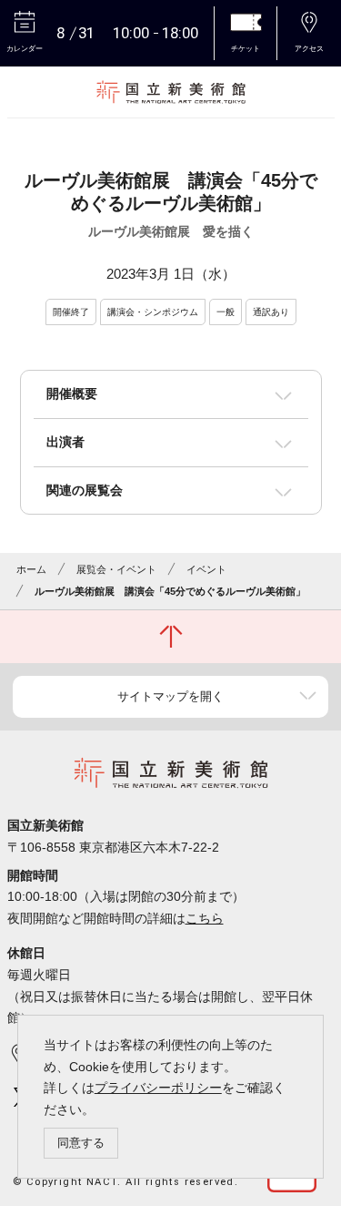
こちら (205, 918)
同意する (81, 1143)
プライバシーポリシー (158, 1087)
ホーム (31, 569)
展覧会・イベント (116, 569)
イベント (206, 569)
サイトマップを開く (170, 696)
